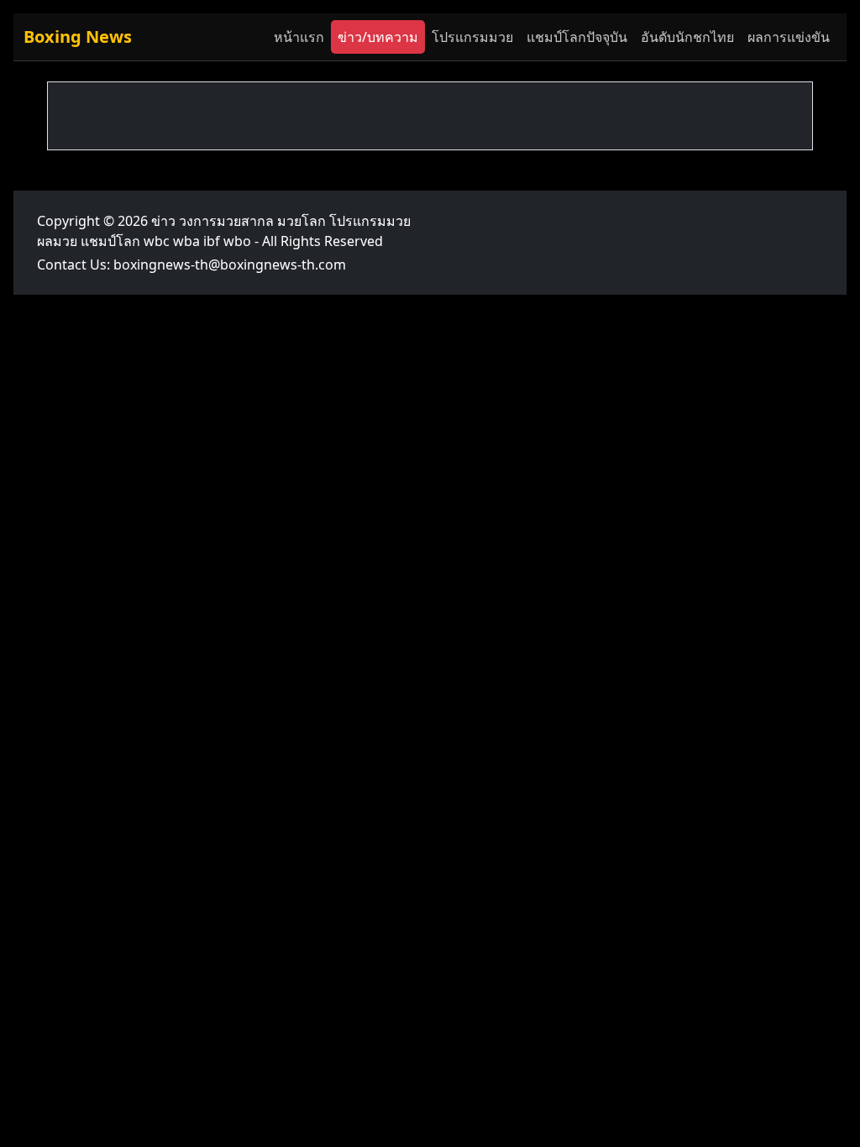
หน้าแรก (299, 37)
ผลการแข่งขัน (788, 37)
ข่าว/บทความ (378, 37)
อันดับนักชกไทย (687, 37)
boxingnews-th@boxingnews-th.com (229, 264)
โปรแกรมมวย (472, 37)
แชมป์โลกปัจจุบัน (577, 37)
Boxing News (78, 36)
